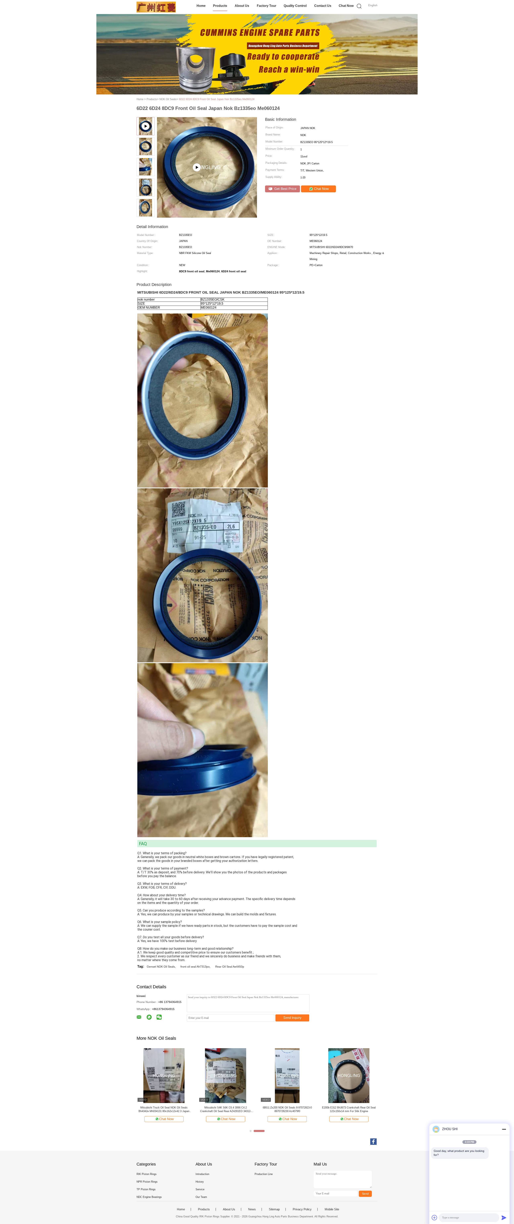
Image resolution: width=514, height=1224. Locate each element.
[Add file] (434, 1217)
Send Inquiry (292, 1017)
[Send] (504, 1217)
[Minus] (504, 1129)
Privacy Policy (302, 1209)
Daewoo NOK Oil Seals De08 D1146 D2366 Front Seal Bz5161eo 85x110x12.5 (164, 1109)
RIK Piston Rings (147, 1174)
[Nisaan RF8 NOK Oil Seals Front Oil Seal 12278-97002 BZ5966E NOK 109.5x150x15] (287, 1075)
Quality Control (295, 5)
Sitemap (274, 1209)
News (252, 1209)
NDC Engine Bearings (149, 1196)
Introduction (202, 1174)
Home (201, 5)
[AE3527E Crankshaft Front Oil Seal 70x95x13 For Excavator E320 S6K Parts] (225, 1075)
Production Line (264, 1174)
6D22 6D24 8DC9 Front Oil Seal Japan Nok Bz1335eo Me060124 (216, 99)
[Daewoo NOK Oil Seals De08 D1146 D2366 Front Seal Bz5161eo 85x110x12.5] (164, 1075)
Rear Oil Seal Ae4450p (229, 966)
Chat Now (346, 5)
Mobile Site (332, 1209)
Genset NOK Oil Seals (161, 966)
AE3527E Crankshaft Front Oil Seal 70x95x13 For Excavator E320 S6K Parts (225, 1109)
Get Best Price (284, 189)
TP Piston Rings (146, 1189)
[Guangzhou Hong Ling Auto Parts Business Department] (156, 7)
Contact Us (322, 5)
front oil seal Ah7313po (195, 966)
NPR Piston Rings (147, 1181)
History (200, 1181)
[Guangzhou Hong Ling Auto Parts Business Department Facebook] (373, 1141)
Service (200, 1189)
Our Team (201, 1196)
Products (220, 5)
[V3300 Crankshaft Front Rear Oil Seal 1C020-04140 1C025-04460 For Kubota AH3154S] (348, 1075)
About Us (242, 5)
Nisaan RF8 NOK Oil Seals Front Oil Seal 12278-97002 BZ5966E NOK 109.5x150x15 (287, 1109)
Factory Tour (266, 5)
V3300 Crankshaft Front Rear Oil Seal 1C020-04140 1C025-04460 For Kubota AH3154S (348, 1109)
